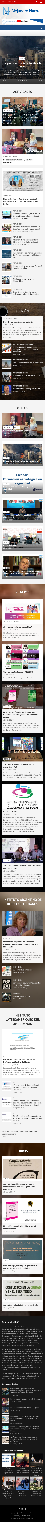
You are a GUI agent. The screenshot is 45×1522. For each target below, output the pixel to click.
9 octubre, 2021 (18, 365)
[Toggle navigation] (4, 27)
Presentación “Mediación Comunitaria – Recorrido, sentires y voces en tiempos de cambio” (21, 714)
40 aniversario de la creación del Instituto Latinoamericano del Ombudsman (26, 1087)
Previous (4, 80)
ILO (4, 1056)
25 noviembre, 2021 (10, 630)
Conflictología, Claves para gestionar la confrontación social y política (20, 1266)
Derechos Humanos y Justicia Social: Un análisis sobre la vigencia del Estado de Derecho (27, 216)
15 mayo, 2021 (18, 378)
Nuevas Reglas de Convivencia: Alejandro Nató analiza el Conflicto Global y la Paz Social (21, 201)
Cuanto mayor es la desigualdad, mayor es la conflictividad (22, 516)
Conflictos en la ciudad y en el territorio (20, 1305)
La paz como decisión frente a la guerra (23, 64)
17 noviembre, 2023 (10, 1065)
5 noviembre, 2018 (9, 770)
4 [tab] (24, 80)
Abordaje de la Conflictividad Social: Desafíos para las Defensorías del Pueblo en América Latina (27, 229)
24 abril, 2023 (8, 1308)
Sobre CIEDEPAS (10, 811)
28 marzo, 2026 (15, 1423)
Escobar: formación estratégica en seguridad (18, 488)
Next (41, 80)
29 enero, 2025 (8, 576)
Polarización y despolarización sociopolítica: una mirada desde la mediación (26, 349)
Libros (6, 1179)
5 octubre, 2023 (18, 1092)
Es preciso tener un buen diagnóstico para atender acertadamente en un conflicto (21, 572)
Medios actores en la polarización (26, 389)
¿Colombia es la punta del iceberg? (27, 376)
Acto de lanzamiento (21, 996)
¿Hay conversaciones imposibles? (17, 627)
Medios (22, 58)
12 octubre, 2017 (9, 950)
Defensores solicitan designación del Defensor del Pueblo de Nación (19, 1060)
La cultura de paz (10, 545)
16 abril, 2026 (8, 464)
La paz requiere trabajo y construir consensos (18, 431)
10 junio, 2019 (8, 720)
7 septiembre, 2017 (19, 973)
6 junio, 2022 (6, 1136)
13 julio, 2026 (14, 1395)
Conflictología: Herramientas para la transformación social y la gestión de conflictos (19, 1186)
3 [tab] (22, 80)
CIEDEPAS (17, 622)
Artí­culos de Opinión (10, 319)
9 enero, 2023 (17, 1123)
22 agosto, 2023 (8, 1271)
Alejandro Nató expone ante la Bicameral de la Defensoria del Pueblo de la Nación (25, 242)
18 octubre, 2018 (9, 815)
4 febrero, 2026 (15, 1433)
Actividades (8, 110)
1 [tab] (18, 80)
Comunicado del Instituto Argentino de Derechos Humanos (27, 984)
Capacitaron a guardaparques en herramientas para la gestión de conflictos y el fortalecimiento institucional (20, 119)
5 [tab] (26, 80)
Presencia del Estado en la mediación (28, 363)
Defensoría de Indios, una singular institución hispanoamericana (19, 1132)
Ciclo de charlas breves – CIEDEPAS (18, 672)
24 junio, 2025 (8, 520)
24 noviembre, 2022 (20, 354)
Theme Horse (25, 1516)
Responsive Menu (36, 2)
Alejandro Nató (27, 1513)
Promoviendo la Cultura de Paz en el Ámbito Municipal (27, 267)
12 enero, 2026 (8, 1192)
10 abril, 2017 (17, 999)
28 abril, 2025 (8, 548)
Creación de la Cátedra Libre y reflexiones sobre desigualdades (26, 293)
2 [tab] (20, 80)
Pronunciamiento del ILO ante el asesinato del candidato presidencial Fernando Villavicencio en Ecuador (27, 1102)
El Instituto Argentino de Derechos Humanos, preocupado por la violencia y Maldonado (20, 944)
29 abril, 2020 (8, 675)
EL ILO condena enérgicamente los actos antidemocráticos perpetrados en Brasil (27, 1118)
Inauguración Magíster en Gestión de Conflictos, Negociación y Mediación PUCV (27, 255)
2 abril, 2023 (7, 325)
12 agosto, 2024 (8, 1231)
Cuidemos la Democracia (22, 970)
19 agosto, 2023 (18, 1108)
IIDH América (7, 939)
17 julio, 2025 (7, 492)
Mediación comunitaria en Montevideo (23, 280)
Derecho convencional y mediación (18, 322)
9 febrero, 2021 (18, 391)
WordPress (29, 1518)
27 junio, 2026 (8, 436)
